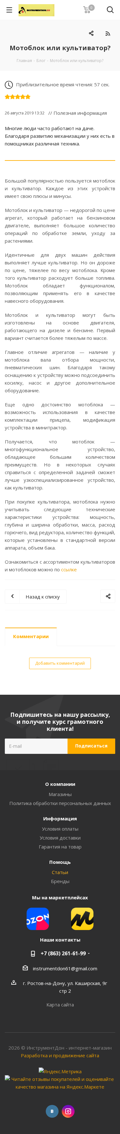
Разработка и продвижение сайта (60, 1055)
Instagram (68, 1111)
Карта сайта (60, 1004)
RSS (107, 33)
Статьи (60, 872)
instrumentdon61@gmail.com (65, 968)
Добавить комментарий (60, 663)
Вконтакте (52, 1111)
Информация (60, 818)
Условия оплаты (60, 828)
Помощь (60, 862)
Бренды (60, 881)
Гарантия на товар (60, 846)
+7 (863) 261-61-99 (63, 953)
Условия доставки (60, 837)
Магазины (60, 794)
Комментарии (31, 636)
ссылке (69, 569)
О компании (60, 784)
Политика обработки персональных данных (60, 803)
